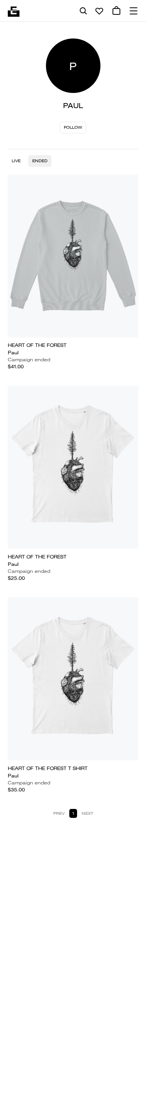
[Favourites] (99, 10)
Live (16, 160)
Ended (39, 160)
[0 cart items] (116, 10)
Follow (73, 127)
